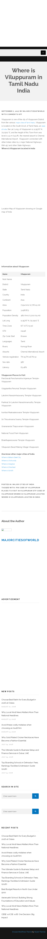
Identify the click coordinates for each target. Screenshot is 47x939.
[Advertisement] (23, 23)
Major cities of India (23, 484)
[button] (35, 796)
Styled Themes (39, 932)
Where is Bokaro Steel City (11, 457)
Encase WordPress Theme (22, 932)
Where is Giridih (7, 470)
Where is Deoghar (8, 464)
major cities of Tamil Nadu (25, 123)
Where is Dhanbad (8, 467)
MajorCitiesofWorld (33, 111)
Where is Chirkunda (9, 461)
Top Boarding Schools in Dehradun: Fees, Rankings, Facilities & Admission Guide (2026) (20, 765)
